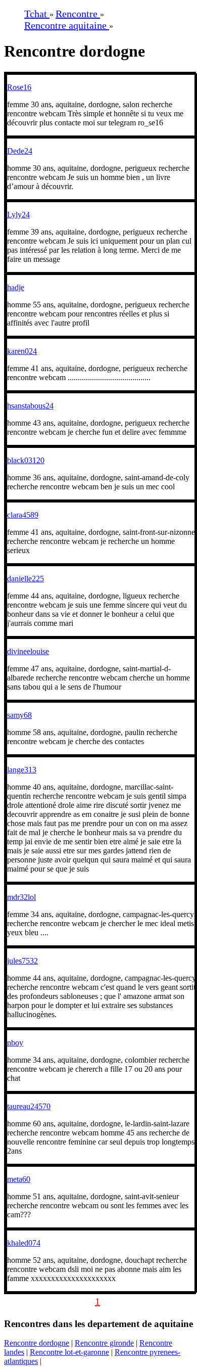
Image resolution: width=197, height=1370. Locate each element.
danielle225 (25, 578)
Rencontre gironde (104, 1343)
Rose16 (19, 87)
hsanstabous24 (30, 405)
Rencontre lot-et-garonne (69, 1352)
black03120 (25, 460)
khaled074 (23, 1243)
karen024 (22, 351)
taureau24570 (29, 1106)
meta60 (18, 1179)
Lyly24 (18, 214)
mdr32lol (21, 897)
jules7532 (22, 960)
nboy (15, 1042)
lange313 (21, 769)
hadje (15, 287)
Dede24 (19, 151)
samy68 (19, 715)
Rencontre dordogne (36, 1343)
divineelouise (28, 651)
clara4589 (22, 515)
